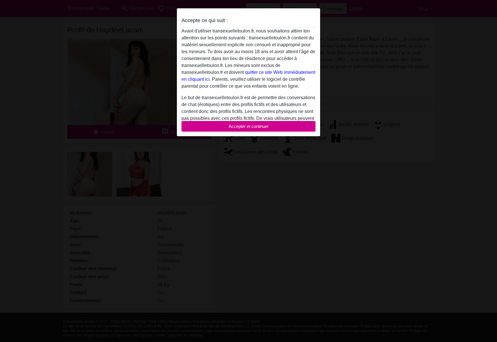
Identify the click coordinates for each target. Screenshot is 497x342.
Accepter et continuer (249, 126)
